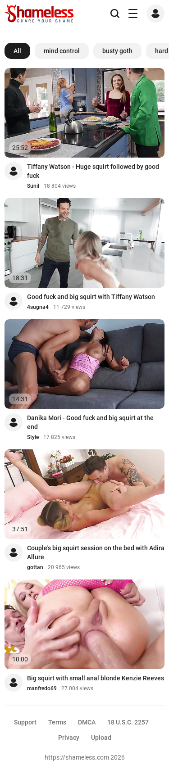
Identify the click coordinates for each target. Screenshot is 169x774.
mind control (62, 50)
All (17, 50)
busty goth (117, 50)
